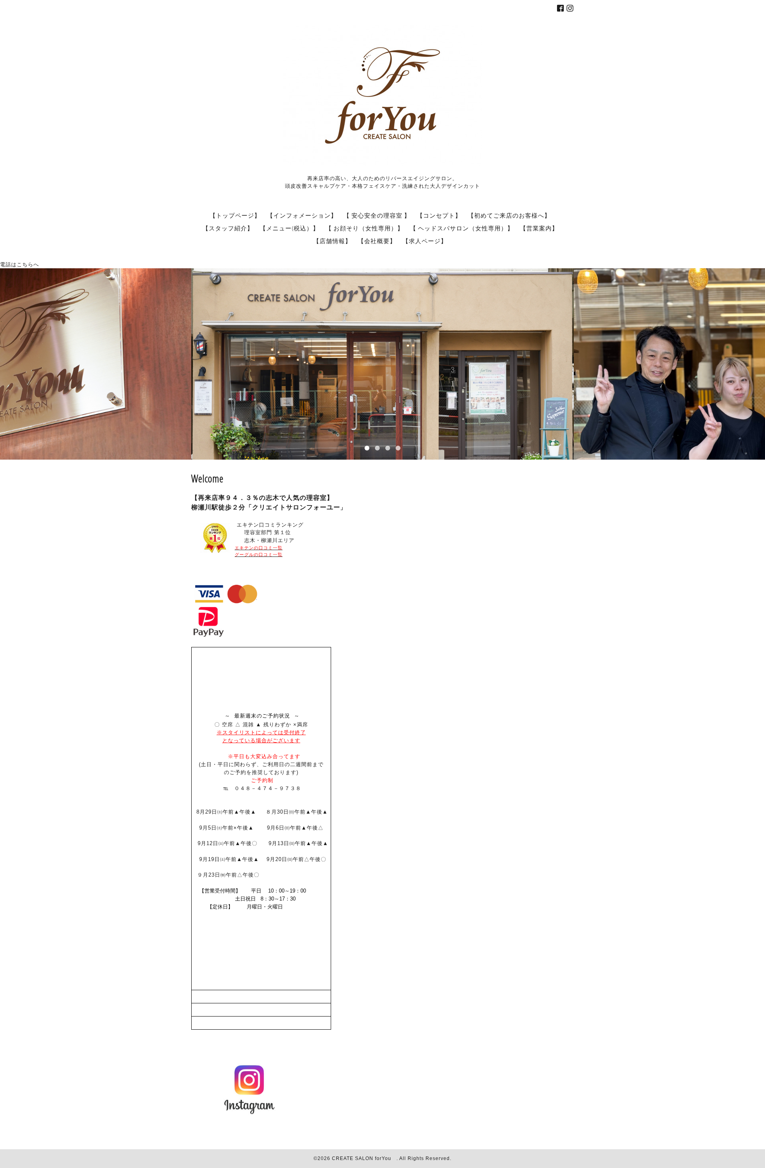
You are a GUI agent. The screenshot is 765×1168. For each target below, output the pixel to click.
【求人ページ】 (424, 241)
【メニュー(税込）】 (289, 228)
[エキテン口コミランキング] (215, 551)
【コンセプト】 (439, 215)
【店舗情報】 (332, 241)
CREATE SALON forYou (364, 1158)
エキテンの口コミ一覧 (258, 547)
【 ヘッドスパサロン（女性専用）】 (462, 228)
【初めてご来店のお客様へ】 (509, 215)
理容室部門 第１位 (263, 532)
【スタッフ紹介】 (227, 228)
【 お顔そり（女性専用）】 (365, 228)
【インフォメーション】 (302, 215)
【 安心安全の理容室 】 (376, 215)
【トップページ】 (235, 215)
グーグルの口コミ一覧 (258, 554)
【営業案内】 (539, 228)
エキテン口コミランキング (270, 525)
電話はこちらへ (19, 264)
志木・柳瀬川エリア (264, 540)
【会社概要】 (377, 241)
